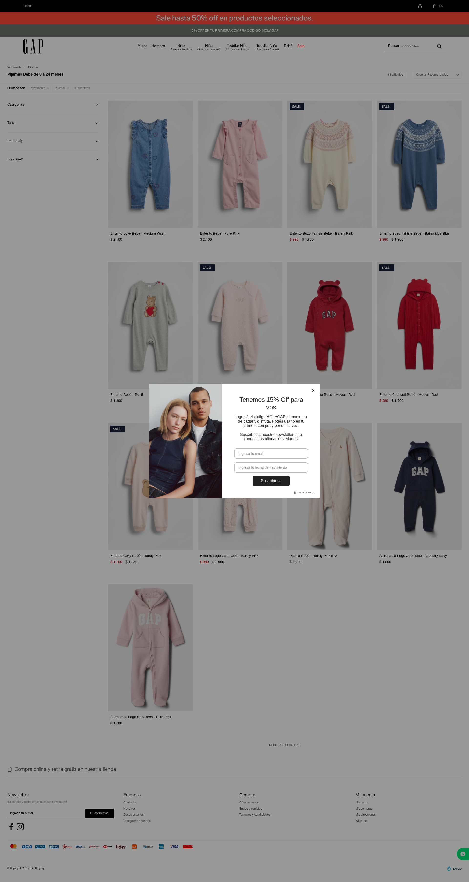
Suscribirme (271, 481)
